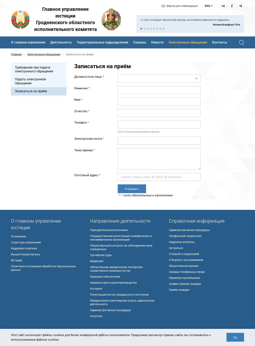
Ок (235, 337)
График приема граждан (185, 283)
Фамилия (81, 88)
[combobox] (159, 79)
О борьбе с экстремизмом (186, 259)
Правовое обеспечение (105, 276)
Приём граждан (179, 289)
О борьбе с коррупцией (184, 254)
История (16, 260)
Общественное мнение (183, 265)
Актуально (176, 248)
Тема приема (84, 150)
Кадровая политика (24, 248)
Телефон (81, 122)
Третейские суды (101, 255)
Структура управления (26, 242)
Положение (18, 236)
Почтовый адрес (87, 175)
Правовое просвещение (184, 277)
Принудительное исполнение (109, 230)
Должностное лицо (89, 77)
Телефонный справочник (185, 236)
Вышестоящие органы (25, 254)
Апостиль (96, 316)
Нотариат (96, 288)
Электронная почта (89, 139)
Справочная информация (197, 221)
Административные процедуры (110, 310)
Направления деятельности (120, 221)
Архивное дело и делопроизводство (113, 282)
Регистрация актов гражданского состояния (119, 294)
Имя (78, 99)
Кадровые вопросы (181, 242)
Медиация (96, 261)
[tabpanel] (190, 22)
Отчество (81, 111)
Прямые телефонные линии (187, 271)
